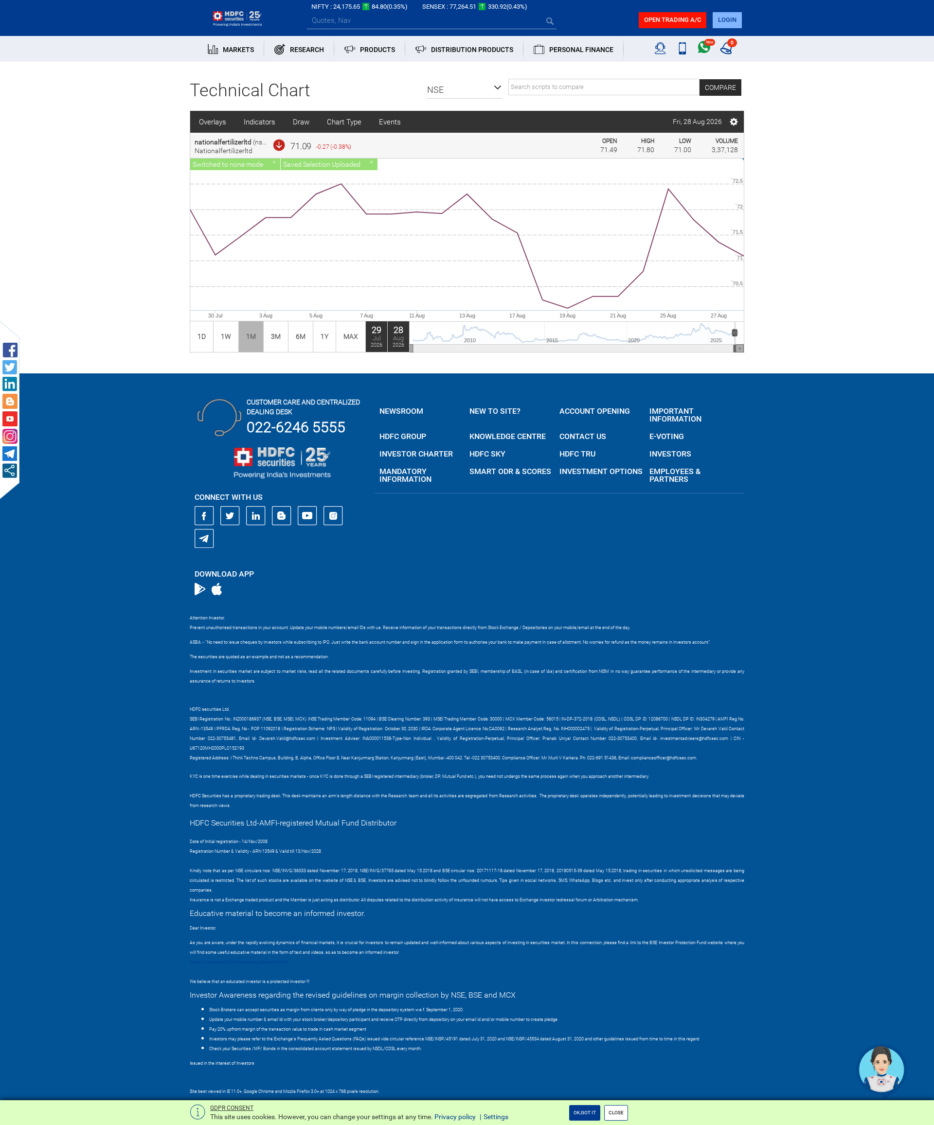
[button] (465, 90)
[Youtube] (307, 516)
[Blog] (281, 516)
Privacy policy (455, 1117)
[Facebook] (204, 516)
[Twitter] (230, 516)
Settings (496, 1117)
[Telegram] (204, 538)
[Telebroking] (660, 48)
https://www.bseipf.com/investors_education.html (239, 962)
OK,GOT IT (585, 1112)
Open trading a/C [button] (672, 19)
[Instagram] (333, 516)
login (727, 19)
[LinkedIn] (256, 516)
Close (616, 1112)
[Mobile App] (682, 48)
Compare (720, 87)
